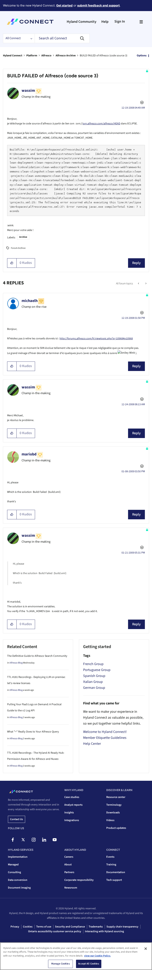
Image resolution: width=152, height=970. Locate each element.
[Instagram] (33, 839)
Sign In (119, 21)
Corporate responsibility (79, 880)
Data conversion (17, 880)
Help (104, 21)
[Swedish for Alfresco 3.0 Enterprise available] (145, 283)
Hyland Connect (12, 56)
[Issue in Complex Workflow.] (138, 283)
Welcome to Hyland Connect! (105, 731)
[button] (12, 263)
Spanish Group (94, 675)
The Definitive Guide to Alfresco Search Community (37, 656)
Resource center (115, 797)
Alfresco (46, 56)
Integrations (71, 820)
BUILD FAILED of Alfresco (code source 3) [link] (103, 56)
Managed (13, 865)
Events (110, 857)
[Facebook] (12, 839)
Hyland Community (81, 21)
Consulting (14, 872)
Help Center (92, 743)
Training (111, 865)
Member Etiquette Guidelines (104, 737)
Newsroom (70, 888)
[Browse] (141, 22)
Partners (69, 872)
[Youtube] (54, 839)
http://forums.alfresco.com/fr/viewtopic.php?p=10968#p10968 (96, 339)
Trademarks (96, 927)
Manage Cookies (60, 963)
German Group (94, 687)
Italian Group (93, 681)
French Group (93, 663)
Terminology (114, 805)
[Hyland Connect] (30, 22)
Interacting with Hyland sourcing (104, 931)
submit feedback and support (98, 5)
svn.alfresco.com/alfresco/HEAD (101, 124)
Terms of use (43, 927)
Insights (69, 813)
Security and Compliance (70, 927)
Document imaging (19, 888)
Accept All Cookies (88, 963)
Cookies (27, 927)
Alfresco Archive (66, 56)
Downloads (113, 813)
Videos (110, 820)
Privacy (14, 927)
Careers (68, 857)
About (68, 865)
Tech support (114, 880)
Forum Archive (18, 248)
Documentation (115, 872)
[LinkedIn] (44, 839)
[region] (76, 956)
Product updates (116, 828)
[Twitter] (23, 839)
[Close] (145, 948)
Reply (136, 262)
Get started (64, 5)
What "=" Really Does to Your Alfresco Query (33, 732)
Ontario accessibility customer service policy (54, 931)
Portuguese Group (96, 669)
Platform (31, 56)
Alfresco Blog (16, 662)
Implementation (18, 857)
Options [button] (141, 56)
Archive (23, 237)
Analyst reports (73, 805)
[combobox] (62, 38)
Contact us (16, 819)
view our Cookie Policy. (97, 956)
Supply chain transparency (122, 927)
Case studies (71, 797)
